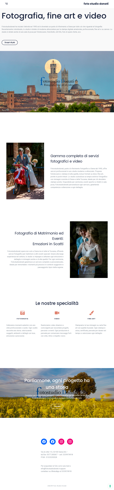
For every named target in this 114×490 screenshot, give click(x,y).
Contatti (57, 406)
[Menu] (6, 4)
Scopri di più (10, 42)
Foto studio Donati (96, 4)
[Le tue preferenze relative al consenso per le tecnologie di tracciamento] (110, 486)
